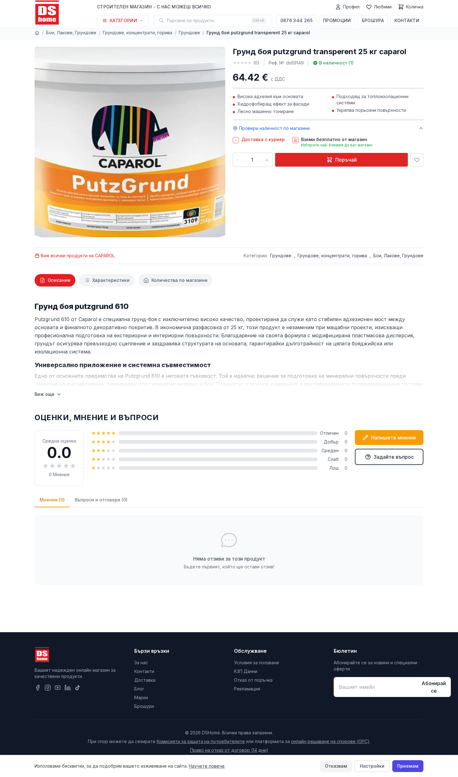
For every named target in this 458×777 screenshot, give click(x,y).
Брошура (373, 20)
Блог (139, 688)
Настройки (372, 766)
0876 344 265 (296, 20)
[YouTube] (58, 688)
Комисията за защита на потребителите (201, 741)
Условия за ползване (256, 662)
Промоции (337, 20)
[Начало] (37, 32)
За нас (141, 662)
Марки (141, 697)
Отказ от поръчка (253, 680)
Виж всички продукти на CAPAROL (78, 255)
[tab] (55, 280)
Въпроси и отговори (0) (101, 499)
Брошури (144, 706)
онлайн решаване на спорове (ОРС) (330, 741)
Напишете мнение (393, 437)
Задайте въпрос (394, 457)
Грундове (189, 32)
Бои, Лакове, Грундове (71, 32)
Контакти (406, 20)
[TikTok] (77, 688)
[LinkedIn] (67, 688)
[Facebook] (38, 688)
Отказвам (336, 766)
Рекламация (247, 688)
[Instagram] (48, 688)
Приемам (407, 766)
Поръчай (346, 160)
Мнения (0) (52, 499)
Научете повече (207, 766)
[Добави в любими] (416, 159)
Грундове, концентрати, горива (137, 32)
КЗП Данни (245, 671)
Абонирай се (434, 687)
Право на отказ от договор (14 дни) (229, 750)
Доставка (144, 680)
